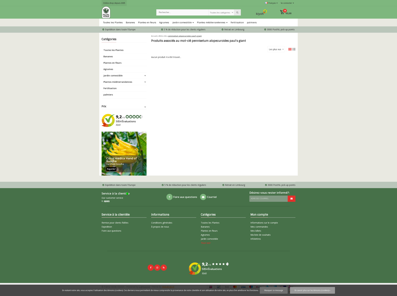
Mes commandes (259, 226)
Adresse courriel (260, 198)
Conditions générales (161, 222)
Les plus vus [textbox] (275, 49)
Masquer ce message (273, 290)
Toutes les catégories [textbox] (220, 12)
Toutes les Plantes (113, 22)
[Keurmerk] (261, 12)
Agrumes (164, 22)
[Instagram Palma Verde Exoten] (157, 267)
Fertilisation (237, 22)
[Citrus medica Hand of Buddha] (124, 154)
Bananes (130, 22)
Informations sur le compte (264, 222)
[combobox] (221, 12)
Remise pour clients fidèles (115, 222)
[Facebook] (151, 267)
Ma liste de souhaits (260, 234)
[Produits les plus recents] (164, 267)
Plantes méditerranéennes (211, 22)
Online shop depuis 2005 (114, 3)
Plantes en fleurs (147, 22)
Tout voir (205, 242)
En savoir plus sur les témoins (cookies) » (312, 290)
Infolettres (255, 238)
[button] (285, 12)
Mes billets (255, 230)
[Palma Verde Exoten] (126, 12)
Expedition (107, 226)
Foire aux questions (111, 230)
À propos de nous (160, 226)
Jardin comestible (182, 22)
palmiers (252, 22)
